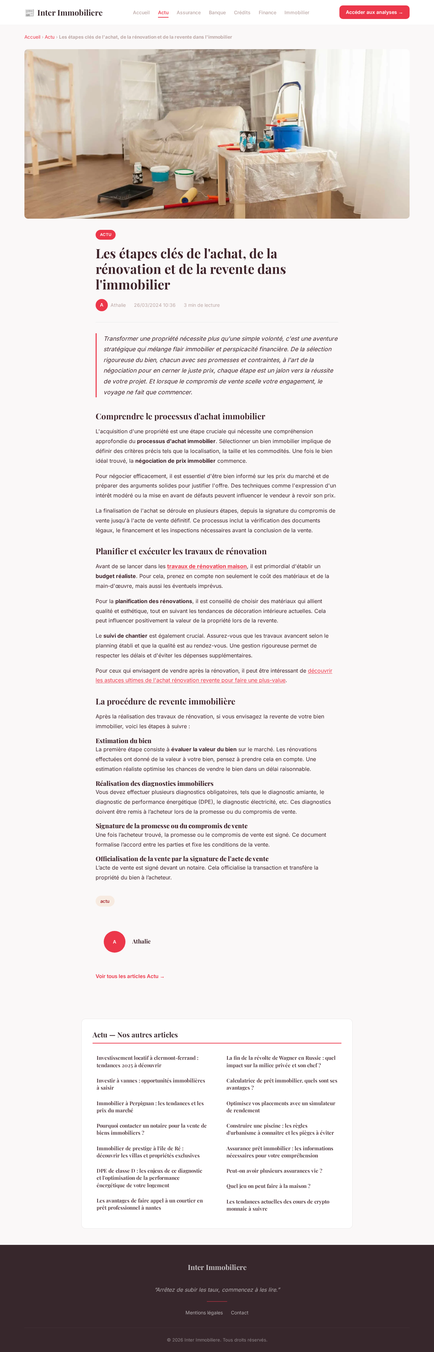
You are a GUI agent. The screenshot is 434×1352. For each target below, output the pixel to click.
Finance (267, 12)
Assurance (189, 12)
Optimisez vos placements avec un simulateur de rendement (280, 1107)
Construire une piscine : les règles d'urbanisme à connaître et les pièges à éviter (280, 1129)
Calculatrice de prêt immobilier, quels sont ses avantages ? (281, 1084)
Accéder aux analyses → (374, 12)
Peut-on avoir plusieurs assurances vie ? (274, 1170)
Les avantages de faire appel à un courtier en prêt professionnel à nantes (150, 1204)
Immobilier (296, 12)
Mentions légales (204, 1312)
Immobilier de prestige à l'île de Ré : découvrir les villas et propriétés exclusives (148, 1152)
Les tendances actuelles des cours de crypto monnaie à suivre (277, 1205)
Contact (240, 1312)
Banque (217, 12)
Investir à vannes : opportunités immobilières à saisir (151, 1084)
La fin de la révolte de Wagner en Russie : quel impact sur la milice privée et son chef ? (281, 1061)
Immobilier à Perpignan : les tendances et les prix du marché (150, 1107)
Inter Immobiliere (63, 12)
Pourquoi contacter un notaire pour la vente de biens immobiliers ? (152, 1129)
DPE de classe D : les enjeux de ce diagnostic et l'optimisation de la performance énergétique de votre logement (149, 1178)
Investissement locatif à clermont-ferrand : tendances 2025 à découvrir (147, 1061)
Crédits (242, 12)
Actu (163, 12)
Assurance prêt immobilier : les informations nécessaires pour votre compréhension (279, 1152)
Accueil (141, 12)
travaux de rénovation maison (207, 566)
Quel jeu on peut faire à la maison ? (268, 1185)
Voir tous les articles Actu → (130, 976)
